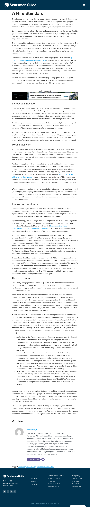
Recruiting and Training (27, 467)
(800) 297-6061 (8, 485)
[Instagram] (15, 491)
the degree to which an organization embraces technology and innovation (40, 227)
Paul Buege (32, 429)
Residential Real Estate (45, 467)
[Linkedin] (11, 491)
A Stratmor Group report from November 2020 (42, 59)
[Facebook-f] (4, 491)
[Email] (43, 459)
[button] (84, 5)
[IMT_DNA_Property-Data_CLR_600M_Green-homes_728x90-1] (45, 100)
